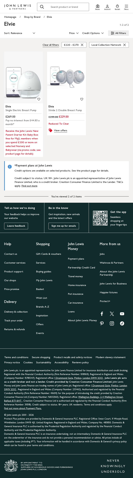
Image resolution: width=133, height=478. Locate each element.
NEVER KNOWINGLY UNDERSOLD (113, 466)
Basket (40, 289)
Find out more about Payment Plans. (23, 408)
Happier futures (109, 292)
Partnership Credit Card (81, 267)
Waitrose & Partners (111, 262)
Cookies (28, 362)
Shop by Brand (32, 16)
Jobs (102, 253)
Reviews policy (80, 362)
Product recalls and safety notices (73, 357)
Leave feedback (16, 225)
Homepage (10, 16)
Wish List (41, 297)
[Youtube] (122, 315)
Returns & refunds (14, 329)
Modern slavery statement (111, 357)
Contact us (10, 253)
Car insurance (75, 302)
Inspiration (42, 315)
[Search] (42, 7)
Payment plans (76, 258)
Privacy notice (12, 362)
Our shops (10, 280)
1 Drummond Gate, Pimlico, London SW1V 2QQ (79, 378)
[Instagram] (112, 324)
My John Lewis (44, 280)
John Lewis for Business (113, 283)
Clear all (51, 44)
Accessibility (62, 362)
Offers (39, 324)
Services (40, 262)
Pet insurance (75, 293)
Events (40, 333)
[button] (126, 7)
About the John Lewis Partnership (112, 273)
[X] (112, 315)
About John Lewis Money (82, 320)
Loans (71, 311)
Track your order (13, 320)
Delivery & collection (16, 311)
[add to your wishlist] (39, 99)
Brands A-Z (42, 306)
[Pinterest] (102, 324)
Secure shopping (41, 357)
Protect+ (105, 301)
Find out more (29, 185)
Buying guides (43, 271)
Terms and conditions (16, 357)
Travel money (75, 276)
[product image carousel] (23, 77)
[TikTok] (122, 324)
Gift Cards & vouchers (48, 253)
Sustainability (43, 362)
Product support (13, 271)
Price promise (11, 289)
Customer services (14, 262)
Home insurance (77, 285)
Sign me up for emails (63, 225)
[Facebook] (102, 315)
